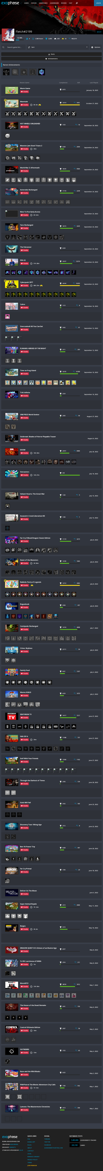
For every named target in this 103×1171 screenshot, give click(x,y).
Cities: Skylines (26, 648)
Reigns (23, 926)
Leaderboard (54, 3)
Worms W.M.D (25, 692)
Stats (53, 54)
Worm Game (25, 88)
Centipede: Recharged (29, 626)
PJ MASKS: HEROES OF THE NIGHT (33, 348)
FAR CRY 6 (24, 736)
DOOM (22, 450)
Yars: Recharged (26, 225)
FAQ (28, 1139)
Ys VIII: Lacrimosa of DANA (30, 961)
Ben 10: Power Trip (27, 847)
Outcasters (24, 472)
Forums (34, 3)
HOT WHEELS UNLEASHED (30, 124)
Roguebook (24, 604)
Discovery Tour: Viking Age (31, 824)
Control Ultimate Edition (30, 1027)
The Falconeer (25, 247)
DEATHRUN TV (25, 714)
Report (99, 32)
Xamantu (12, 1147)
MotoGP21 (24, 983)
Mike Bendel (14, 1144)
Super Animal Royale (28, 904)
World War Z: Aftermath (30, 168)
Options (97, 47)
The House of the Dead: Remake (33, 1005)
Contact (30, 1151)
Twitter (47, 1142)
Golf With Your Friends (29, 758)
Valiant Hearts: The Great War (32, 494)
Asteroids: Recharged (28, 190)
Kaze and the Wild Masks (30, 1071)
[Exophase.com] (12, 3)
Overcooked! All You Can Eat (31, 326)
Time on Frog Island (28, 370)
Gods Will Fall (25, 802)
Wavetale (24, 101)
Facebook (47, 1145)
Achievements (53, 59)
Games (26, 3)
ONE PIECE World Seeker (29, 414)
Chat (70, 3)
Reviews (64, 3)
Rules (29, 1145)
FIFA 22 (23, 260)
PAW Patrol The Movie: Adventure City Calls (37, 1085)
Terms (29, 1162)
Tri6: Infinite (25, 392)
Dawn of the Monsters (29, 560)
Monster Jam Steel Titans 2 (31, 146)
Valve (21, 1150)
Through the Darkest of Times (32, 780)
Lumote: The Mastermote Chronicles (35, 1107)
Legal (29, 1154)
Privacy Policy (32, 1160)
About (29, 1148)
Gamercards (43, 3)
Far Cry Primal (25, 869)
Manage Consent (33, 1157)
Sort (33, 47)
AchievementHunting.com (53, 1148)
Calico (22, 304)
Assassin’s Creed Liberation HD (32, 516)
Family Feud (25, 670)
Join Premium (32, 1165)
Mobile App (31, 1142)
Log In (98, 3)
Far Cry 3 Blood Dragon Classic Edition (35, 538)
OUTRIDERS (24, 1049)
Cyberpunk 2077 (26, 282)
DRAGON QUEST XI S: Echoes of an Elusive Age (38, 948)
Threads (47, 1139)
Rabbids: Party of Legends (30, 582)
